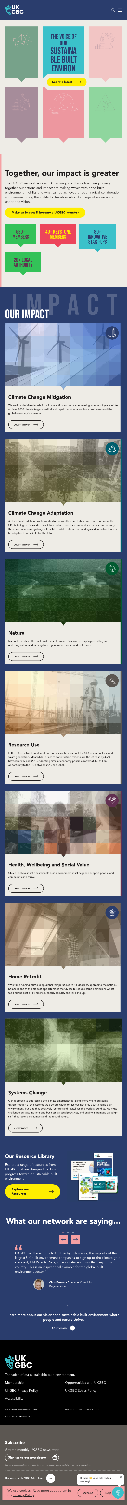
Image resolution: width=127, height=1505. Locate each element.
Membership (14, 1382)
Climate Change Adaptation (40, 513)
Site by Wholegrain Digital (18, 1416)
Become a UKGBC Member (24, 1478)
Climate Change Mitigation (39, 397)
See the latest (62, 82)
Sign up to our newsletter (27, 1457)
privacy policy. (84, 1465)
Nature (16, 633)
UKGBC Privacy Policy (21, 1390)
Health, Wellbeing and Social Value (48, 864)
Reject (112, 1494)
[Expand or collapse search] (113, 10)
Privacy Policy (23, 1495)
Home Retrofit (25, 976)
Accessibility (14, 1398)
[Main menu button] (120, 10)
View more (21, 1128)
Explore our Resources (20, 1191)
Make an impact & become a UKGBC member (45, 212)
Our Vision (59, 1328)
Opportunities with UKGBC (85, 1382)
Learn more (22, 424)
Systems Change (27, 1092)
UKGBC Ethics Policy (81, 1390)
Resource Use (24, 745)
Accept (90, 1494)
